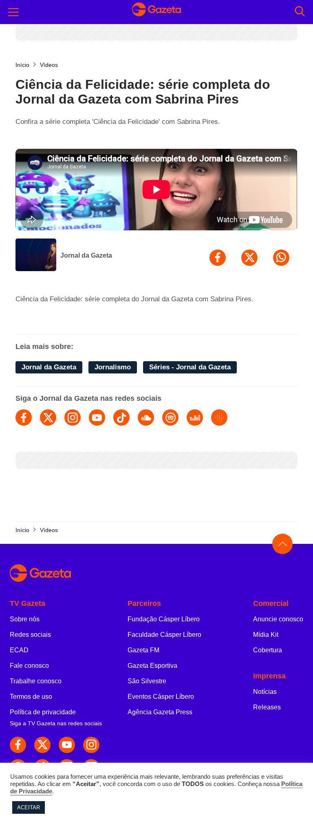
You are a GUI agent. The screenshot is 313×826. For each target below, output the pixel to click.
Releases (267, 707)
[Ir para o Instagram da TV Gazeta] (91, 745)
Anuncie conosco (278, 619)
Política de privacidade (43, 712)
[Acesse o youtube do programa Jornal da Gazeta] (97, 417)
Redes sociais (30, 634)
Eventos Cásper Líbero (161, 696)
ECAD (19, 650)
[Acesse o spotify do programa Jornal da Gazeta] (170, 417)
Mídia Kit (265, 634)
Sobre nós (25, 619)
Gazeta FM (143, 650)
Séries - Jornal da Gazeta (190, 367)
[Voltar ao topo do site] (282, 544)
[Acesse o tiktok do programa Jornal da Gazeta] (121, 417)
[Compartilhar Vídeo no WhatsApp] (281, 258)
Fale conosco (29, 665)
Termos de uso (31, 696)
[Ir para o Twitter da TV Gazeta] (42, 745)
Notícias (265, 691)
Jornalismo (113, 367)
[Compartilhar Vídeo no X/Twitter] (249, 258)
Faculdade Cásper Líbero (164, 634)
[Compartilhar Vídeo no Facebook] (217, 258)
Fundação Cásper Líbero (164, 619)
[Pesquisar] (300, 12)
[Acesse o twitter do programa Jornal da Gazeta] (48, 417)
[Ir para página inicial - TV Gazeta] (156, 11)
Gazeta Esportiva (152, 665)
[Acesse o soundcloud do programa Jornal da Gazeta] (146, 417)
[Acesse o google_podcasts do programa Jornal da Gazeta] (219, 417)
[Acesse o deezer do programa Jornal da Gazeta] (195, 417)
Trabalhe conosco (36, 681)
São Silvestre (147, 681)
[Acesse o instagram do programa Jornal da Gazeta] (72, 417)
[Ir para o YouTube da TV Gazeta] (67, 745)
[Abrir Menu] (13, 12)
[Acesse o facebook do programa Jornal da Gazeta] (23, 417)
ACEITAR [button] (28, 807)
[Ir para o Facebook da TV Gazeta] (18, 745)
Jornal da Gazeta (86, 255)
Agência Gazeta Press (160, 712)
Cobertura (267, 650)
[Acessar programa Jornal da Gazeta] (35, 256)
